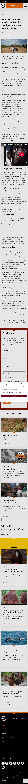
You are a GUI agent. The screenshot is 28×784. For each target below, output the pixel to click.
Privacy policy (24, 383)
